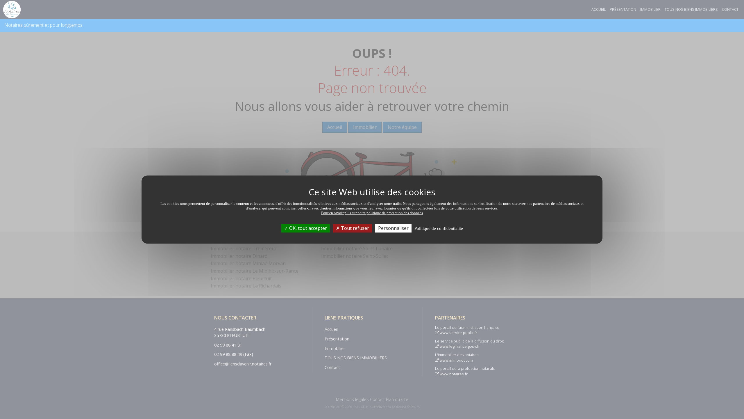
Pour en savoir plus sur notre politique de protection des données (372, 213)
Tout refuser (354, 228)
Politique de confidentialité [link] (438, 228)
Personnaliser (393, 228)
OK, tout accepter (307, 228)
